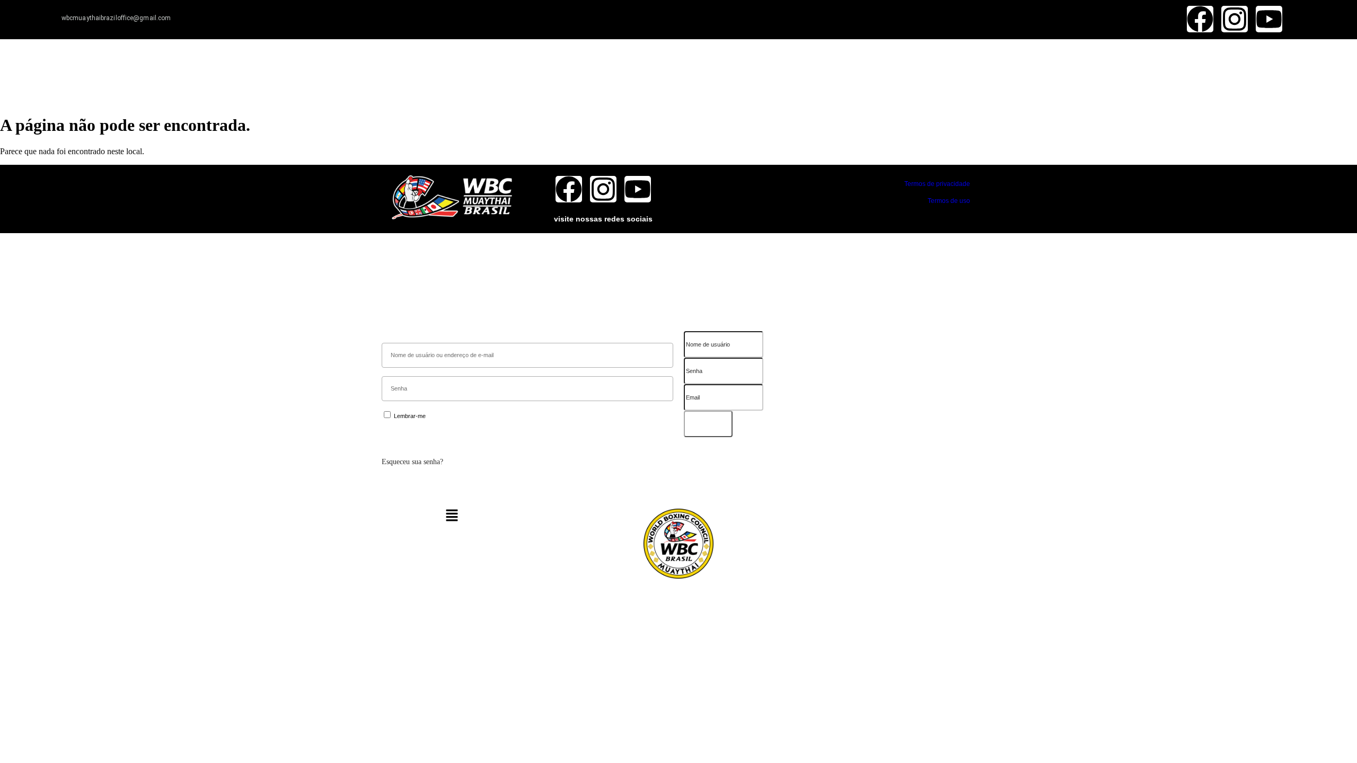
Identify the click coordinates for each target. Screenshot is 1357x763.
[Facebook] (1200, 19)
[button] (452, 516)
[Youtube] (1269, 19)
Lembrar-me (409, 416)
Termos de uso (949, 201)
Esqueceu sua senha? (412, 462)
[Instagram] (1234, 19)
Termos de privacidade (937, 184)
